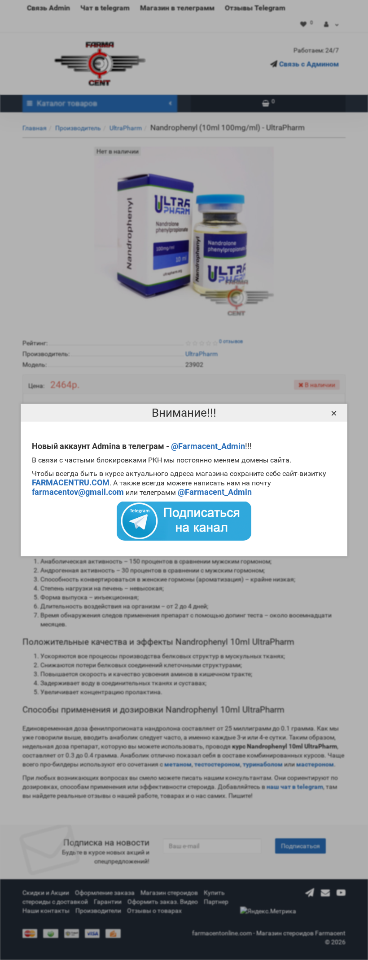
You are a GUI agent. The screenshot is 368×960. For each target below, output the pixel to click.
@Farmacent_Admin (208, 446)
